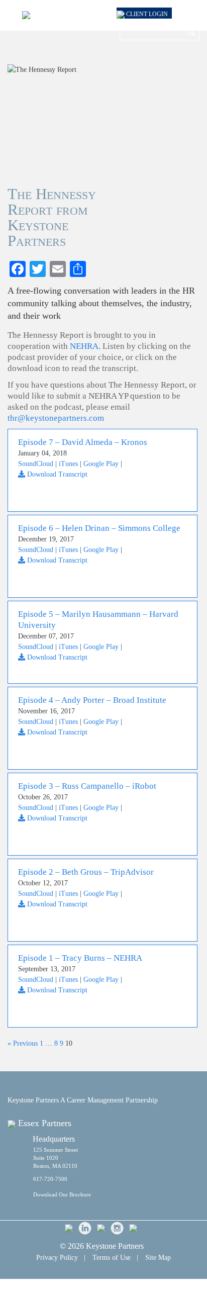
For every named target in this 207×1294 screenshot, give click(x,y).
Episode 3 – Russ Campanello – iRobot (87, 786)
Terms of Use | (115, 1257)
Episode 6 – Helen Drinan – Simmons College (99, 528)
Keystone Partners (115, 1246)
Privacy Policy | (60, 1257)
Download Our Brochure (62, 1194)
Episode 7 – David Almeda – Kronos (82, 442)
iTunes (68, 464)
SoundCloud (35, 464)
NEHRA (84, 346)
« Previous (23, 1043)
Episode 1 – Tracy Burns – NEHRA (80, 958)
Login (147, 14)
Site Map (158, 1257)
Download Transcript (56, 474)
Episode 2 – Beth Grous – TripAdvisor (86, 872)
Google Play (101, 464)
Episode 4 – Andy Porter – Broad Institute (92, 700)
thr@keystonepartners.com (56, 418)
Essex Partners (44, 1123)
